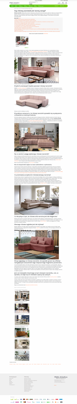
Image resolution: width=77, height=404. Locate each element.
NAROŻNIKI (46, 33)
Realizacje (59, 3)
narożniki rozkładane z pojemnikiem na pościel (38, 51)
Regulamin (11, 382)
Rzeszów (35, 364)
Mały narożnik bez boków (28, 382)
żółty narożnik (31, 162)
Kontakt (10, 381)
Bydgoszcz (23, 364)
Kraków (14, 364)
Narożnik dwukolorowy (28, 389)
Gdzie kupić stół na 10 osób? (19, 314)
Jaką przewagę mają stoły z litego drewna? (22, 350)
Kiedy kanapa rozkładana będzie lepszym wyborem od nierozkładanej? (21, 326)
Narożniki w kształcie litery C (29, 385)
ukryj (19, 18)
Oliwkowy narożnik (27, 390)
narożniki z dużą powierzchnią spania (36, 120)
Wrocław (20, 364)
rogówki (37, 227)
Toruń (51, 364)
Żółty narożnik (26, 391)
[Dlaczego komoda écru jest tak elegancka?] (22, 344)
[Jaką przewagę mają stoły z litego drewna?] (22, 355)
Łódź (32, 364)
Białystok (38, 364)
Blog (20, 8)
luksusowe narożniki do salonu (31, 284)
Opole (48, 364)
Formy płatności (12, 384)
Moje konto (11, 378)
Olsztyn (53, 364)
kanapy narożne (43, 183)
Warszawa (11, 364)
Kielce (41, 364)
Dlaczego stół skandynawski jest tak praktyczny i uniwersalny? (21, 302)
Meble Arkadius (16, 8)
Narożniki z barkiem (27, 379)
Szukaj (31, 3)
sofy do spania (43, 221)
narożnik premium (53, 276)
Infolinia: (64, 0)
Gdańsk (56, 364)
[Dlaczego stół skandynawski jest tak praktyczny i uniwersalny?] (22, 308)
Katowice (59, 364)
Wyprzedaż (62, 5)
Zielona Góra (45, 364)
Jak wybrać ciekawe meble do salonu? (21, 289)
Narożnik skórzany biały (28, 386)
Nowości (56, 5)
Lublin (27, 364)
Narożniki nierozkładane (28, 381)
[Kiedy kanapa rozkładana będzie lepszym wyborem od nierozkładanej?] (22, 332)
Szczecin (30, 364)
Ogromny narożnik (27, 378)
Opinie (55, 385)
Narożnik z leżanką (27, 384)
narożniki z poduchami (21, 88)
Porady (10, 383)
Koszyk (10, 379)
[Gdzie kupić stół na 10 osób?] (22, 319)
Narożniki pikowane (27, 383)
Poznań (17, 364)
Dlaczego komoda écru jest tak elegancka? (22, 338)
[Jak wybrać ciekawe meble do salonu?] (22, 295)
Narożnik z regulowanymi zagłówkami (30, 380)
